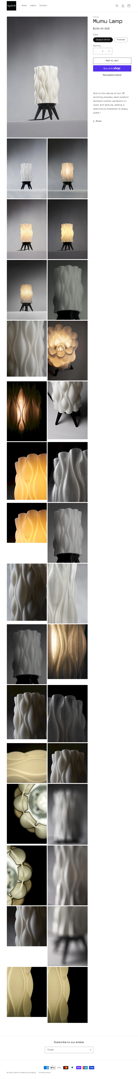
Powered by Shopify (28, 1072)
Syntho (16, 1072)
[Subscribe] (90, 1050)
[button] (117, 6)
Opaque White (103, 40)
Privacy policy (45, 1072)
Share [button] (99, 121)
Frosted (121, 40)
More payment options (112, 75)
